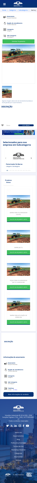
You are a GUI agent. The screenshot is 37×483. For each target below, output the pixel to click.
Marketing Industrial (18, 450)
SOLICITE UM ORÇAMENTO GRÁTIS (18, 219)
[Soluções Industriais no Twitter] (7, 426)
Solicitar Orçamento (18, 41)
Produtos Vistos (8, 181)
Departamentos (18, 436)
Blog (18, 439)
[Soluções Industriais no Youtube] (27, 426)
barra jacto (18, 247)
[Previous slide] (5, 158)
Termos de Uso (18, 446)
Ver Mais (15, 389)
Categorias (18, 453)
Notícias (18, 460)
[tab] (7, 170)
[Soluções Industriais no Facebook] (23, 426)
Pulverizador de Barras (14, 164)
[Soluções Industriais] (18, 4)
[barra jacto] (7, 92)
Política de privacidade (18, 443)
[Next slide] (31, 158)
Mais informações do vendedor (18, 394)
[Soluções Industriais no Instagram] (20, 426)
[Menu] (4, 4)
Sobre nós (18, 432)
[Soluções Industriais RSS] (12, 426)
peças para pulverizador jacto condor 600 (18, 281)
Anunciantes (18, 457)
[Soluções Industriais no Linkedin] (15, 426)
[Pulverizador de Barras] (18, 155)
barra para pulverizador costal (18, 213)
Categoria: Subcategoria (13, 166)
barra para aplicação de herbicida (18, 316)
